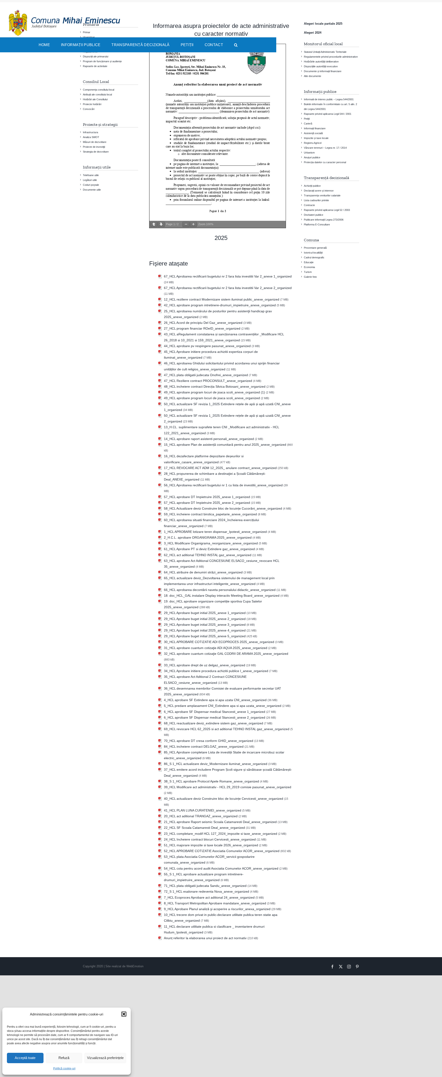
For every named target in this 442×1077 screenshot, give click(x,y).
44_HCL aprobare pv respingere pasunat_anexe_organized (207, 346)
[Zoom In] (193, 224)
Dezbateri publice (313, 214)
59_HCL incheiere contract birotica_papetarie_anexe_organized (210, 514)
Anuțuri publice (312, 157)
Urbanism (309, 152)
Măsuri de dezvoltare (94, 142)
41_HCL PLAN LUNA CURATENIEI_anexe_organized (202, 810)
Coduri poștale (91, 184)
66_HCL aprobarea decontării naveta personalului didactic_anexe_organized (220, 590)
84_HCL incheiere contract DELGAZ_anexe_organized (204, 746)
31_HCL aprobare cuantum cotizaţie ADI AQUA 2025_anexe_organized (215, 648)
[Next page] (161, 224)
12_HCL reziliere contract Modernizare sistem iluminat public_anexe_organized (221, 299)
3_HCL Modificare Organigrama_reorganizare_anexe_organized (211, 543)
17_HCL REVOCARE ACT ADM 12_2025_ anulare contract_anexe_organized (220, 468)
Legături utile (90, 180)
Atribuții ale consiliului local (97, 94)
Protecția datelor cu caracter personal (325, 162)
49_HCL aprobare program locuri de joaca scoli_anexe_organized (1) (214, 392)
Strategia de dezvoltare (96, 151)
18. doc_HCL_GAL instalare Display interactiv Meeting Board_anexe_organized (221, 595)
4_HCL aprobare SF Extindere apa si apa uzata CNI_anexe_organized (215, 700)
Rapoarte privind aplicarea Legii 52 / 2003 (327, 210)
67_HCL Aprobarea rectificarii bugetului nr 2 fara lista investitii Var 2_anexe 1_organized (228, 276)
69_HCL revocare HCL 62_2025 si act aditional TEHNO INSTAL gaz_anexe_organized (226, 729)
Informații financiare (315, 128)
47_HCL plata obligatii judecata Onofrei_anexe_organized (206, 375)
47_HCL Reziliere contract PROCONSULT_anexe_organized (208, 381)
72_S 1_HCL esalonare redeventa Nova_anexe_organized (206, 891)
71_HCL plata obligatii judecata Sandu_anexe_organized (205, 886)
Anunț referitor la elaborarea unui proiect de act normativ (205, 938)
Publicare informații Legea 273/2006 (323, 219)
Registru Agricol (312, 143)
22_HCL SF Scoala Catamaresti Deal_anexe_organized (204, 827)
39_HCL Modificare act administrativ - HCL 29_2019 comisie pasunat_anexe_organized (227, 787)
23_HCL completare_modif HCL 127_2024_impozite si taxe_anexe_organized (220, 833)
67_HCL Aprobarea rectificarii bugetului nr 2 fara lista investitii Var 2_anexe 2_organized (228, 288)
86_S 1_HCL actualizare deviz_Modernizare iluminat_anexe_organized (215, 764)
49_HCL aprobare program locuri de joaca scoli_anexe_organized (212, 398)
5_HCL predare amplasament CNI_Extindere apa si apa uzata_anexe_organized (222, 706)
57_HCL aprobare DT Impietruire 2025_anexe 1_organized (207, 497)
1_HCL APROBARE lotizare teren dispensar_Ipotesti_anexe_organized (215, 532)
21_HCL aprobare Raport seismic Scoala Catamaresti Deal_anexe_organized (220, 822)
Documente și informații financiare (322, 71)
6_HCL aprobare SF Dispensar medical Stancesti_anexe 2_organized (214, 717)
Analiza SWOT (91, 137)
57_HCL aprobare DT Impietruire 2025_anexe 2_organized (207, 503)
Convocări (88, 109)
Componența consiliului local (98, 89)
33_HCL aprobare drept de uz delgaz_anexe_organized (204, 665)
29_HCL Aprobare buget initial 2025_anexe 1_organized (205, 613)
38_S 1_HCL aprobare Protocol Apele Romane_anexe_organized (211, 781)
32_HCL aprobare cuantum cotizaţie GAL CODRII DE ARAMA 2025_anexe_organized (226, 653)
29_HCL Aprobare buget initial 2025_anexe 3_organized (205, 624)
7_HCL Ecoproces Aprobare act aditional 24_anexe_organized (209, 897)
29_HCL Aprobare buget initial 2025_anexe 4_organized (205, 630)
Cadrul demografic (314, 257)
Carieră (308, 123)
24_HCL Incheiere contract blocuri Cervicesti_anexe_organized (210, 839)
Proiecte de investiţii (94, 146)
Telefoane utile (91, 175)
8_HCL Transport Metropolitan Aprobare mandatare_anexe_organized (215, 903)
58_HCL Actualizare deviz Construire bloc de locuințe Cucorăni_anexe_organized (223, 508)
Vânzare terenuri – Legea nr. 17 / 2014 (325, 147)
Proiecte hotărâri (92, 104)
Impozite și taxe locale (316, 138)
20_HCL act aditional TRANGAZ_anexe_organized (201, 816)
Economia (309, 267)
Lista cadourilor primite (316, 200)
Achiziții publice (312, 185)
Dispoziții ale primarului (95, 56)
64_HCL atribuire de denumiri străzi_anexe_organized (203, 572)
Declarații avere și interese (319, 190)
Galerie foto (310, 276)
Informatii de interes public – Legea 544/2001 (329, 99)
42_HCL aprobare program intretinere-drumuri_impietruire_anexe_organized (220, 305)
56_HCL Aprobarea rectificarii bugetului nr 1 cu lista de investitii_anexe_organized (223, 485)
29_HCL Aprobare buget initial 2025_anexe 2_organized (205, 619)
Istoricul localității (313, 252)
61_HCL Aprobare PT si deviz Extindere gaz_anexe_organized (209, 549)
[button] (124, 1014)
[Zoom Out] (186, 224)
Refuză (63, 1058)
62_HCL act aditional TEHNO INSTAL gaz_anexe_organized (207, 555)
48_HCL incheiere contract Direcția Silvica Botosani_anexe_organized (214, 386)
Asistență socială (313, 133)
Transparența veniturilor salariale (322, 195)
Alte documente (312, 76)
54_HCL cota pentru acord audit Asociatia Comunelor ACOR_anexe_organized (221, 868)
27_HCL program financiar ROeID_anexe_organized (202, 328)
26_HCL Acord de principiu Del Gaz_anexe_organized (203, 323)
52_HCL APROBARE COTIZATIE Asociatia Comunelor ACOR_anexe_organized (221, 851)
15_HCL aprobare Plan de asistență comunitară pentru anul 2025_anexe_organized (225, 444)
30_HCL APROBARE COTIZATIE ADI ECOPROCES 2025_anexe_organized (219, 642)
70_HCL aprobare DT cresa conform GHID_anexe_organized (208, 741)
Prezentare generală (315, 247)
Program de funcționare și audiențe (102, 61)
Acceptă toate (25, 1058)
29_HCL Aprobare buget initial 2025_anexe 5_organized (205, 636)
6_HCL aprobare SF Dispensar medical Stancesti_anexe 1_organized (214, 712)
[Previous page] (153, 224)
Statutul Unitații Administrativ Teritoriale (325, 51)
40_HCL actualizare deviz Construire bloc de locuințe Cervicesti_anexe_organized (223, 798)
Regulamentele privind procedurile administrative (331, 56)
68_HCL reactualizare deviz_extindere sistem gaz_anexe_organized (213, 723)
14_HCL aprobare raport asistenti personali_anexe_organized (209, 439)
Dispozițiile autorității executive (321, 66)
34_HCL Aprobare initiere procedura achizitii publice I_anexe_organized (216, 671)
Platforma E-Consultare (317, 224)
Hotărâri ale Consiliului (95, 99)
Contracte (309, 205)
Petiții (307, 118)
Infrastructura (90, 132)
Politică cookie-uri (64, 1068)
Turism (308, 272)
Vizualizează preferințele (105, 1058)
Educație (309, 262)
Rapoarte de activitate (95, 66)
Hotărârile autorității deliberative (321, 61)
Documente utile (92, 189)
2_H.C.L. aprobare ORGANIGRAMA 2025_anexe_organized (208, 537)
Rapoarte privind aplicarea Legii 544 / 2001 (327, 113)
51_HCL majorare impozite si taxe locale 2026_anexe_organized (211, 845)
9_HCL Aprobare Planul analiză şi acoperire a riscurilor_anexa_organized (217, 909)
